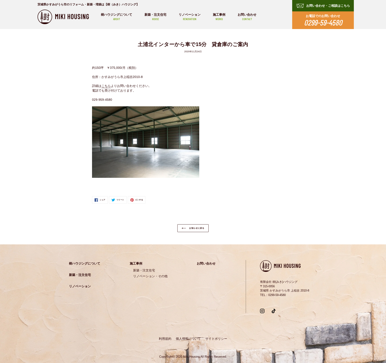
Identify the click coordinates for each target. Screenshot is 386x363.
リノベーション (190, 17)
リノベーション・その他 (150, 276)
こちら (106, 86)
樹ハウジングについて (116, 17)
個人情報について (188, 338)
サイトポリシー (216, 338)
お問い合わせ (247, 17)
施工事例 (219, 17)
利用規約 (165, 338)
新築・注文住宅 (155, 17)
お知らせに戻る (196, 228)
